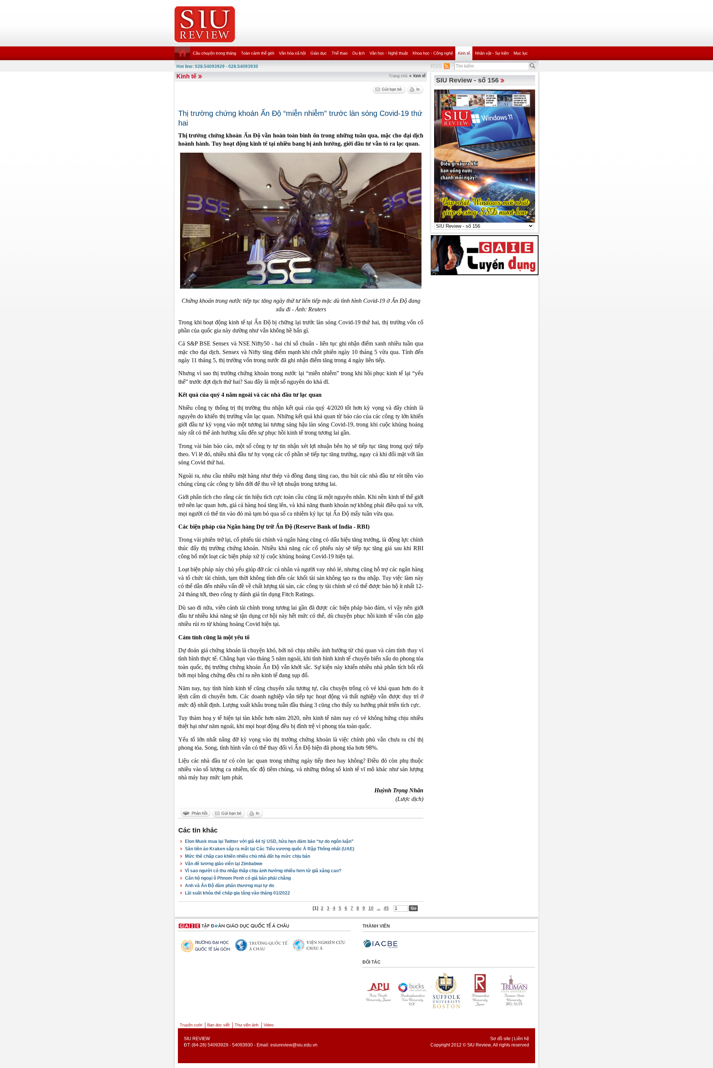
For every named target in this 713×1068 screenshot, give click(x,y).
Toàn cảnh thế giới (257, 53)
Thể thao (340, 53)
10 (371, 908)
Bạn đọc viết (218, 1025)
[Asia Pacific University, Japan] (501, 990)
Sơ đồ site (500, 1038)
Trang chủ (398, 76)
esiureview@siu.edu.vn (294, 1045)
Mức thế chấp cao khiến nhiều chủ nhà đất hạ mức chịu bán (247, 856)
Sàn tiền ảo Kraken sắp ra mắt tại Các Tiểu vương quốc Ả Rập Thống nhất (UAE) (269, 848)
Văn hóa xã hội (292, 53)
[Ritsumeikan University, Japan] (433, 990)
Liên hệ (521, 1038)
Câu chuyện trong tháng (214, 53)
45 (386, 908)
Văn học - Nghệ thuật (388, 53)
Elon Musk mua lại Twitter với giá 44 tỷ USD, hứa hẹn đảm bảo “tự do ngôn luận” (269, 841)
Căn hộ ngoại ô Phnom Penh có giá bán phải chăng (238, 878)
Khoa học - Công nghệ (433, 53)
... (378, 908)
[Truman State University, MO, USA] (467, 990)
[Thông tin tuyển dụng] (484, 254)
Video (269, 1025)
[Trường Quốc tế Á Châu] (204, 945)
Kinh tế (464, 53)
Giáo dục (318, 53)
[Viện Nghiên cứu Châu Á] (262, 945)
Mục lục (521, 53)
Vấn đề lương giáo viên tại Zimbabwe (224, 863)
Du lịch (358, 53)
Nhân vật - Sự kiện (492, 53)
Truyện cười (191, 1025)
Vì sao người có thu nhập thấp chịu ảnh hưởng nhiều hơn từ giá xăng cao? (263, 870)
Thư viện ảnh (246, 1025)
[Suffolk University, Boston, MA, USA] (398, 990)
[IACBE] (380, 944)
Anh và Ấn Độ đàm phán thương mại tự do (229, 885)
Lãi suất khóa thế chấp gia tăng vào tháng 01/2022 (237, 893)
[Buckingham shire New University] (364, 990)
